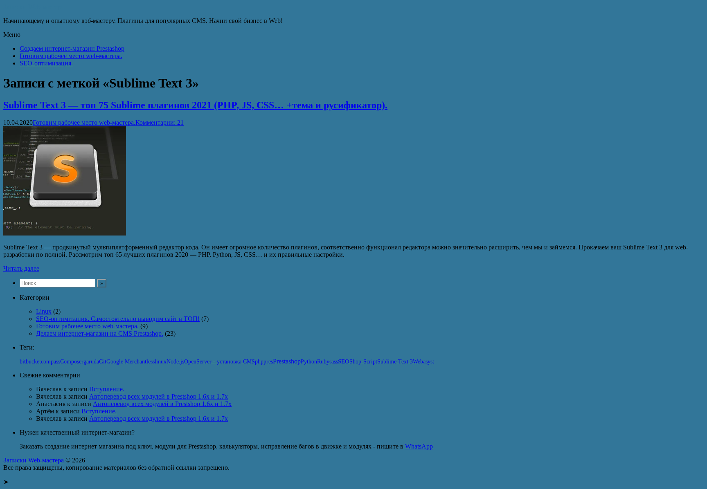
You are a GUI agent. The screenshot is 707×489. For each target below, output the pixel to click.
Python (309, 361)
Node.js (175, 361)
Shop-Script (363, 362)
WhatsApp (419, 446)
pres (268, 362)
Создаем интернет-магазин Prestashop (72, 48)
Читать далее (21, 268)
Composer (71, 362)
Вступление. (106, 389)
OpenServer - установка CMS (219, 362)
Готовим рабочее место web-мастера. (71, 55)
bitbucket (30, 362)
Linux (44, 311)
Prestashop (287, 361)
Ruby (323, 362)
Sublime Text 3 (395, 362)
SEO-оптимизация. (46, 63)
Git (102, 361)
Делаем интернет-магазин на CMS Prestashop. (99, 333)
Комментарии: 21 (159, 122)
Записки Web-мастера (33, 6)
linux (161, 361)
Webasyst (423, 362)
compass (50, 362)
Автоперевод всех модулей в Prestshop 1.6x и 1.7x (158, 396)
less (150, 362)
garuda (91, 362)
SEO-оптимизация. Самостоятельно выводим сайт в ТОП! (118, 318)
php (259, 362)
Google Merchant (126, 362)
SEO (343, 361)
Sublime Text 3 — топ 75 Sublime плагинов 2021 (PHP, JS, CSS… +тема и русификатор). (195, 105)
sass (333, 362)
